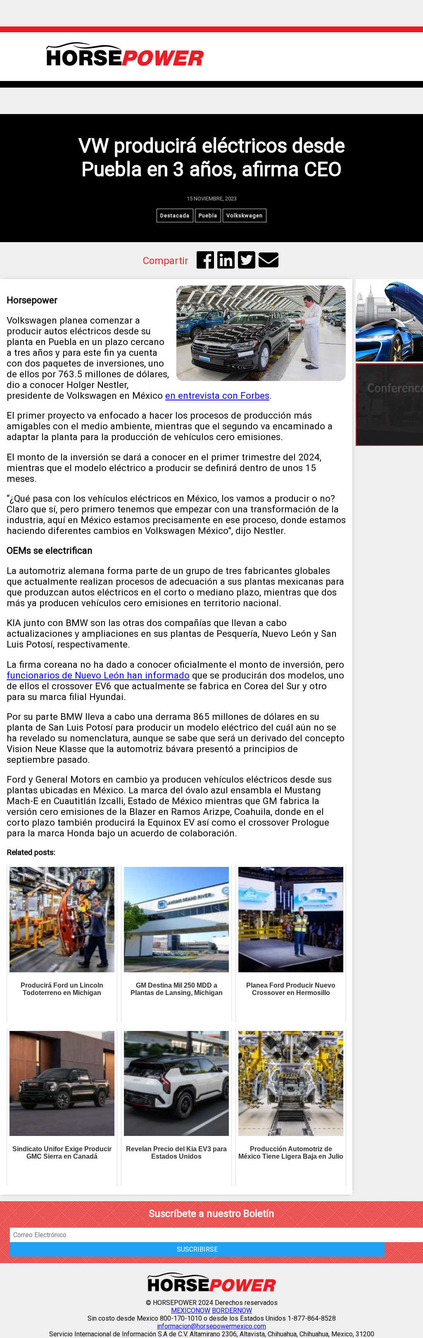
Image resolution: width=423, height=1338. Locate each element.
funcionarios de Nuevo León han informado (98, 675)
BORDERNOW (232, 1310)
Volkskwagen (244, 215)
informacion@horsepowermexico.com (211, 1326)
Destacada (175, 215)
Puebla (208, 215)
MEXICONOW (190, 1310)
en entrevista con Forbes (217, 395)
